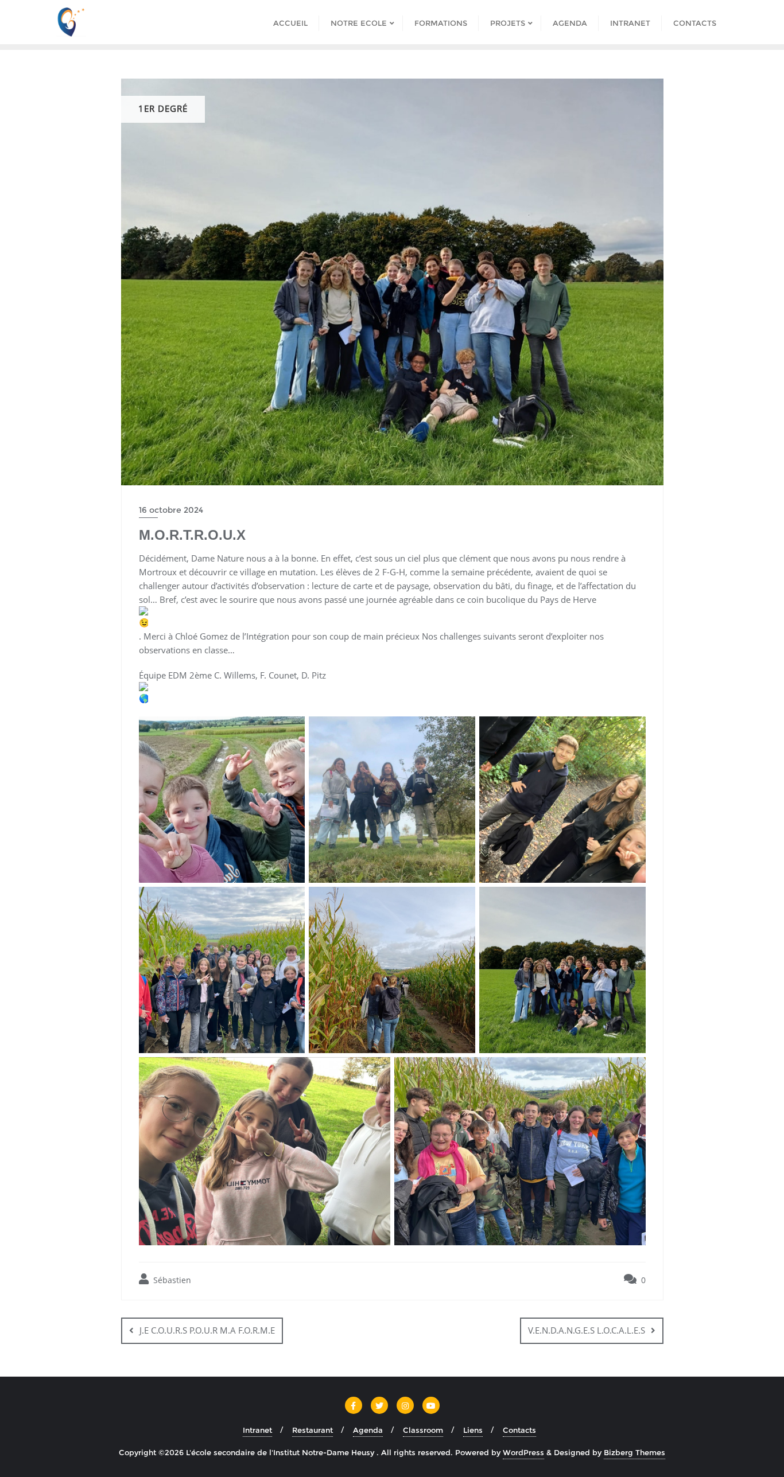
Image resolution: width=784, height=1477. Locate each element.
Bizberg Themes (634, 1452)
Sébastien (171, 1280)
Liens (473, 1430)
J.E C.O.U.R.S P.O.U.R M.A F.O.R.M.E (207, 1330)
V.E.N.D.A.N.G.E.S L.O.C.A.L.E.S (586, 1330)
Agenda (368, 1430)
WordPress (523, 1452)
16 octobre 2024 (171, 510)
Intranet (257, 1430)
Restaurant (312, 1430)
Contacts (519, 1430)
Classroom (423, 1430)
